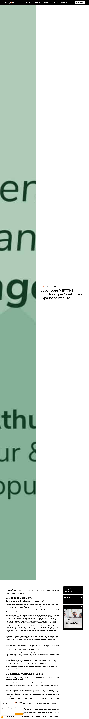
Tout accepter (19, 713)
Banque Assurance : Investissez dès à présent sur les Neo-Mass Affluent (72, 622)
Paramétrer (12, 713)
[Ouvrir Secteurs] (31, 2)
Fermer (4, 713)
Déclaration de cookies (17, 710)
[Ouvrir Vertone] (57, 2)
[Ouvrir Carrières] (66, 2)
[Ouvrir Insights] (48, 2)
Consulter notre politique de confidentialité (8, 710)
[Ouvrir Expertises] (40, 2)
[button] (2, 717)
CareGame (8, 604)
